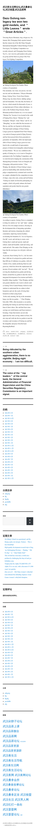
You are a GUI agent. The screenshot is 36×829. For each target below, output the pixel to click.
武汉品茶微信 (11, 731)
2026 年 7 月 (9, 416)
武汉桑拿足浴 (11, 794)
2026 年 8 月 (9, 413)
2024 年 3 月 (9, 470)
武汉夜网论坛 (23, 775)
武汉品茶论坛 (11, 741)
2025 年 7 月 (9, 426)
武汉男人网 (6, 336)
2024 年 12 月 (9, 446)
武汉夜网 (8, 775)
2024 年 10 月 (9, 451)
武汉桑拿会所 (11, 780)
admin (7, 331)
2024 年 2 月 (9, 473)
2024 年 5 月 (9, 465)
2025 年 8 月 (9, 424)
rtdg (6, 505)
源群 (21, 815)
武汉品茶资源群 (12, 750)
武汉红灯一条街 (14, 336)
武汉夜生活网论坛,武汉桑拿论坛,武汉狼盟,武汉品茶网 (17, 8)
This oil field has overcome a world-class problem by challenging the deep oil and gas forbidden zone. (18, 558)
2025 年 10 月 (9, 418)
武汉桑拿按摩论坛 (12, 334)
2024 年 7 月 (9, 459)
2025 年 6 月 (9, 429)
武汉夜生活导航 (12, 760)
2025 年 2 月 (9, 440)
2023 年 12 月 (9, 478)
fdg (6, 496)
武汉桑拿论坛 (21, 334)
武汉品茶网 (10, 736)
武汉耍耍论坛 (11, 814)
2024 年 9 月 (9, 454)
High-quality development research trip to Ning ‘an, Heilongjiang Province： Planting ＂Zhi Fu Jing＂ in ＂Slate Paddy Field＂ (19, 550)
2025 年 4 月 (9, 435)
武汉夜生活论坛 (12, 770)
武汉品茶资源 (11, 746)
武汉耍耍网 (10, 809)
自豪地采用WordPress (10, 825)
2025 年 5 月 (9, 432)
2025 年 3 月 (9, 437)
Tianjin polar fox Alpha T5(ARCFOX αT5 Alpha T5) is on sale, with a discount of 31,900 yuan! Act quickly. (19, 566)
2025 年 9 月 (9, 421)
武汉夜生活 (10, 755)
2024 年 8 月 (9, 456)
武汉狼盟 (25, 794)
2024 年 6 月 (9, 462)
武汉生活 (28, 334)
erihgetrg (22, 331)
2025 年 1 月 (9, 443)
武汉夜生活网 (11, 765)
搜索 (4, 516)
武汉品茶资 (23, 741)
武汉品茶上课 (11, 726)
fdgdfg (7, 499)
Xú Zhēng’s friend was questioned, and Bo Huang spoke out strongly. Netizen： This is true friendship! (18, 542)
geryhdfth (8, 502)
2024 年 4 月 (9, 467)
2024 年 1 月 (9, 476)
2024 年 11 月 (9, 448)
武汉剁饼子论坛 (12, 721)
